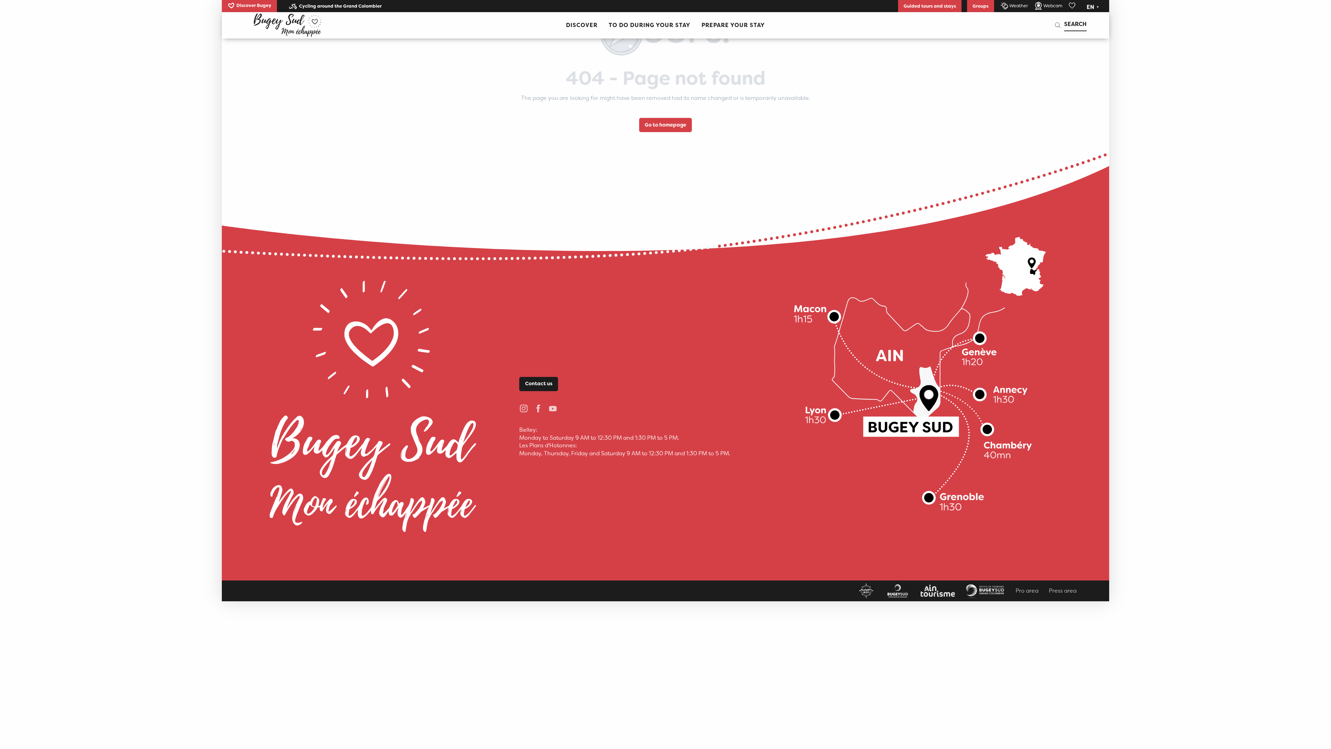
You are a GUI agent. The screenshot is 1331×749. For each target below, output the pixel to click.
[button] (1093, 7)
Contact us (539, 383)
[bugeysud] (287, 25)
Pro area (1027, 590)
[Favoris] (1073, 6)
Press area (1063, 590)
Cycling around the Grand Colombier (340, 6)
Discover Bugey (253, 5)
